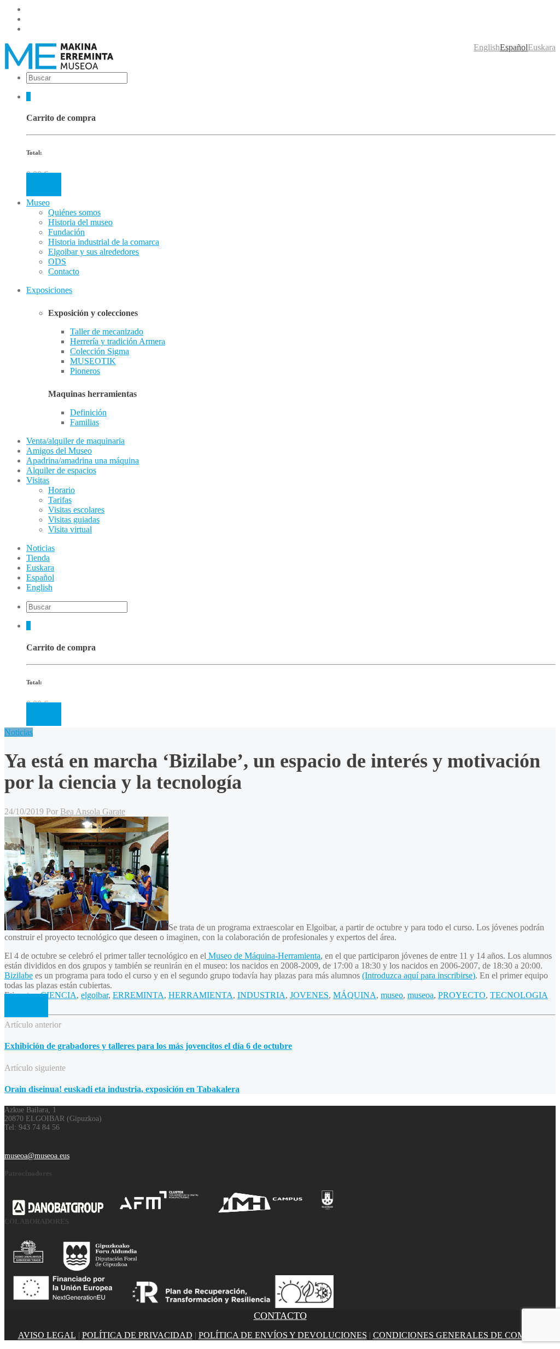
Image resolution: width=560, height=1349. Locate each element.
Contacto (63, 271)
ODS (57, 261)
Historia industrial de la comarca (103, 242)
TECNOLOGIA (519, 995)
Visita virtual (70, 529)
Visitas (37, 480)
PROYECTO (462, 995)
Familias (84, 422)
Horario (61, 490)
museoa (420, 995)
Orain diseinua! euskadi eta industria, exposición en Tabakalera (122, 1089)
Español (514, 47)
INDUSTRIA (261, 995)
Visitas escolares (76, 509)
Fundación (66, 232)
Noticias (18, 732)
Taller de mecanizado (106, 331)
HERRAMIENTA (200, 995)
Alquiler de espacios (61, 470)
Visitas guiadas (74, 519)
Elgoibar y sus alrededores (93, 251)
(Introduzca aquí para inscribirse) (418, 975)
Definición (88, 412)
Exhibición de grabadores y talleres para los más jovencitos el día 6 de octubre (148, 1046)
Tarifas (60, 500)
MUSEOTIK (93, 361)
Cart (43, 184)
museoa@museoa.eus (36, 1156)
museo (392, 995)
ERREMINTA (138, 995)
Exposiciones (49, 290)
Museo (38, 202)
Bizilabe (18, 975)
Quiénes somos (74, 212)
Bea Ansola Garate (92, 811)
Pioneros (85, 371)
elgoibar (94, 995)
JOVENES (309, 995)
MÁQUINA (354, 995)
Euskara (542, 47)
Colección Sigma (99, 351)
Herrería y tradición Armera (117, 341)
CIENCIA (58, 995)
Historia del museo (80, 222)
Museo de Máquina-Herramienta (263, 955)
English (487, 47)
